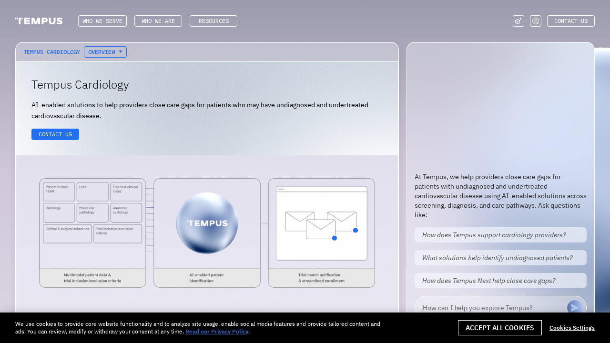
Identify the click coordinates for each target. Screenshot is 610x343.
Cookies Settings (572, 328)
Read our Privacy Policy (216, 331)
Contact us (55, 134)
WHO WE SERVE (102, 20)
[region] (305, 328)
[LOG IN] (535, 21)
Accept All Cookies (500, 327)
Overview (101, 51)
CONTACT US (571, 20)
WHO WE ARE (158, 20)
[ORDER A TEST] (518, 21)
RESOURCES (214, 20)
